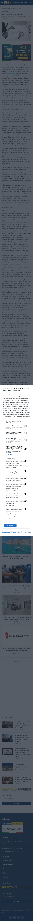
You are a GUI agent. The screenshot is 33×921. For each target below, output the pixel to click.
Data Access (16, 532)
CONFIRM (10, 525)
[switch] (25, 426)
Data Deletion (6, 532)
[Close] (29, 389)
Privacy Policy (27, 532)
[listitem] (16, 422)
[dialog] (16, 460)
